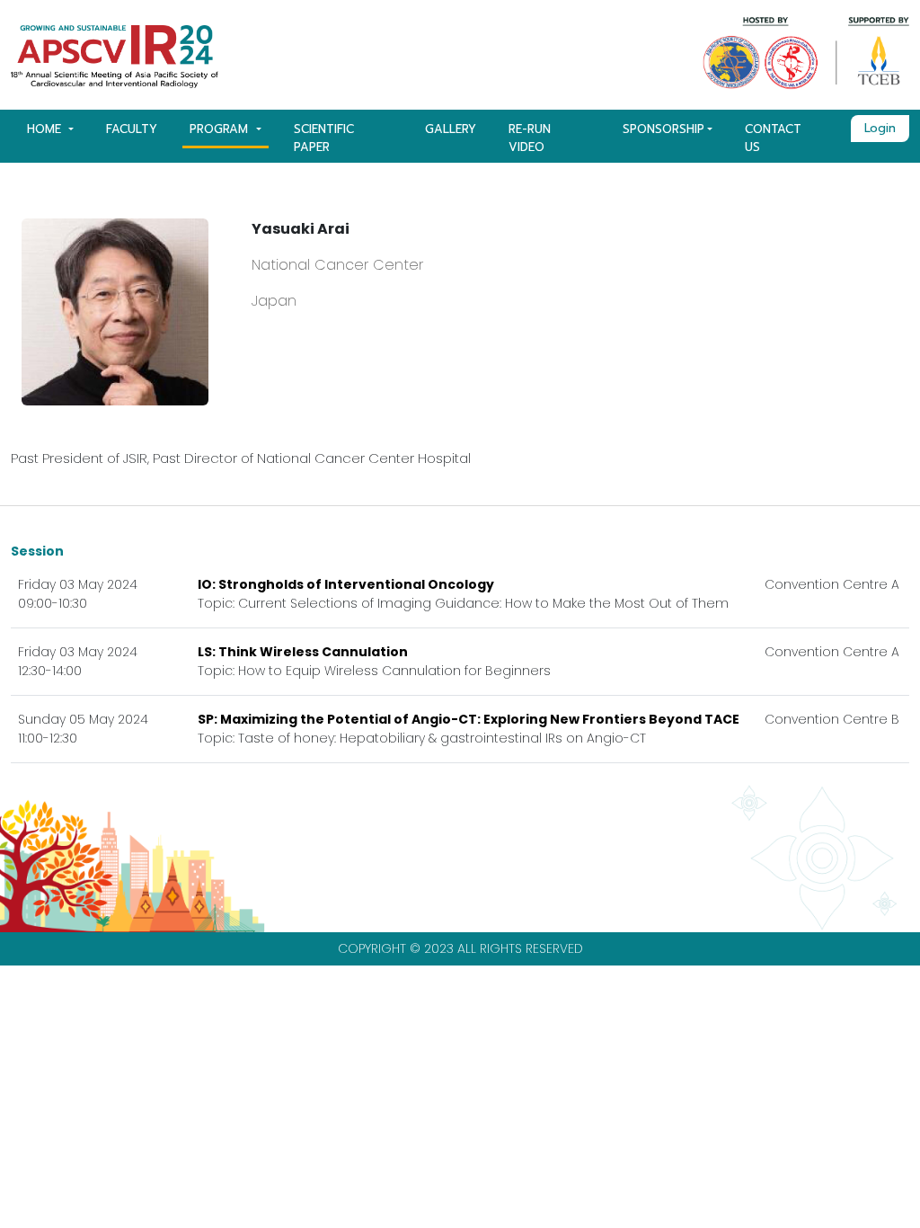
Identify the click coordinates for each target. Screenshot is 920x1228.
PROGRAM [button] (221, 129)
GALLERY (450, 129)
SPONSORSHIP (663, 129)
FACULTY (131, 129)
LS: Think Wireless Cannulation (303, 652)
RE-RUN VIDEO (530, 138)
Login (880, 128)
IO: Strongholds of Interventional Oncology (346, 584)
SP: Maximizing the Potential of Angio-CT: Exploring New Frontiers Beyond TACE (468, 719)
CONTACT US (773, 138)
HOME (46, 129)
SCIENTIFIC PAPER (324, 138)
